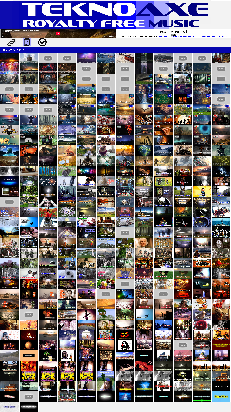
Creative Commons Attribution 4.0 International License (193, 37)
